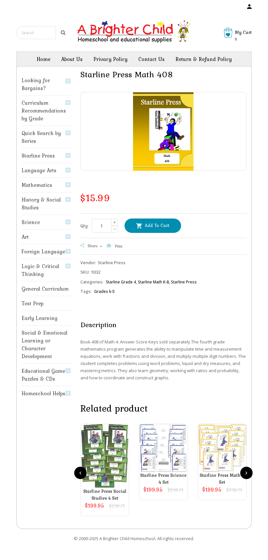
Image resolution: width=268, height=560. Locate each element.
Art (25, 237)
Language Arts (39, 170)
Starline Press (38, 155)
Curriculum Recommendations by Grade (44, 110)
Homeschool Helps (43, 393)
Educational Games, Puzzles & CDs (45, 375)
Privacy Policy (110, 59)
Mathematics (37, 185)
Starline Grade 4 (121, 282)
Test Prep (32, 303)
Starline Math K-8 (153, 282)
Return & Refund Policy (204, 59)
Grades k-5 (104, 291)
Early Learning (40, 318)
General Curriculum (45, 289)
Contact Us (151, 59)
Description (98, 324)
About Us (72, 59)
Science (31, 222)
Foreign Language (43, 251)
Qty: (84, 225)
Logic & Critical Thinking (40, 270)
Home (43, 59)
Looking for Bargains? (36, 84)
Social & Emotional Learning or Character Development (44, 344)
